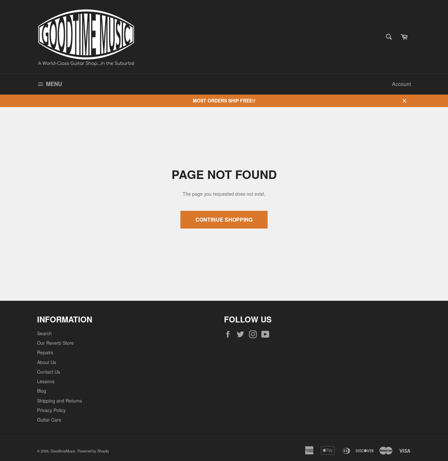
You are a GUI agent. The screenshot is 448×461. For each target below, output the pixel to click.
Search (44, 333)
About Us (46, 362)
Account (401, 84)
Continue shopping (224, 219)
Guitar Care (49, 419)
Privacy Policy (51, 410)
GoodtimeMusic (63, 450)
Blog (41, 390)
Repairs (45, 352)
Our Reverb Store (55, 343)
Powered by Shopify (93, 450)
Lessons (45, 381)
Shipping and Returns (59, 400)
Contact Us (48, 371)
